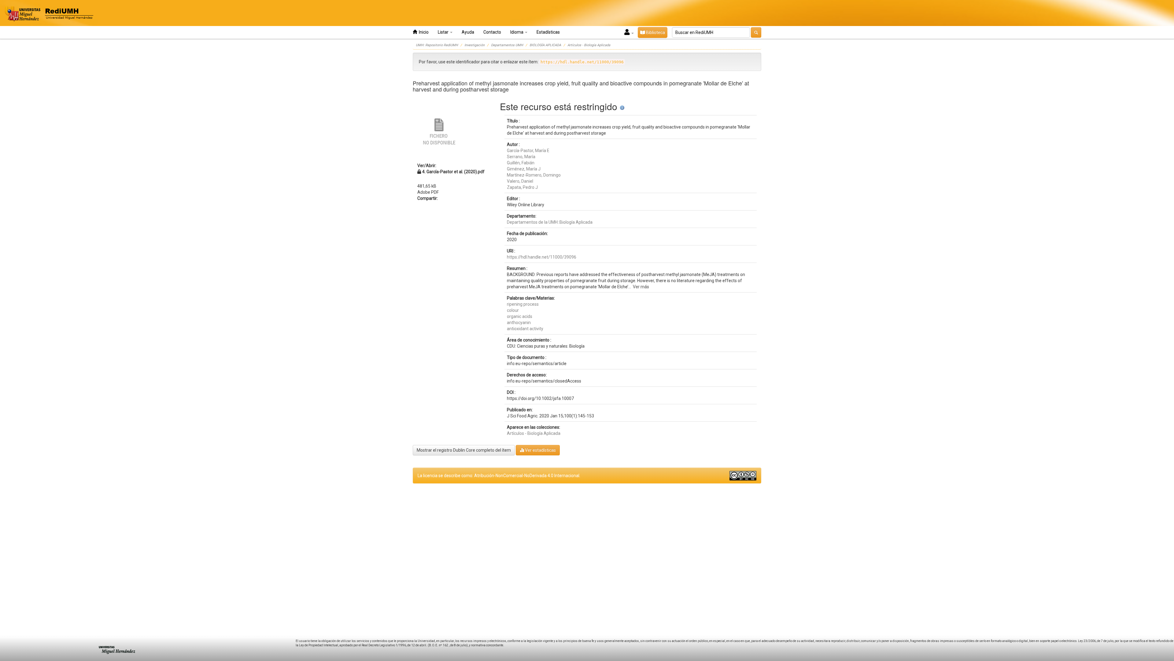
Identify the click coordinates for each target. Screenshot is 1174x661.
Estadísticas (548, 32)
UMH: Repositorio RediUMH (437, 45)
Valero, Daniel (520, 181)
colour (513, 310)
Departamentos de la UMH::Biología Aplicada (550, 222)
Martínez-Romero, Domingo (534, 175)
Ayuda (468, 32)
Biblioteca (655, 32)
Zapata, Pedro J (522, 187)
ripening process (523, 304)
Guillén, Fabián (520, 162)
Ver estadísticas (540, 450)
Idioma (517, 32)
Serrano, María (521, 156)
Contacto (492, 32)
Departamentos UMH (507, 45)
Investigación (474, 45)
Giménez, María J (524, 168)
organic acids (519, 316)
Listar (443, 32)
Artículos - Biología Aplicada (588, 45)
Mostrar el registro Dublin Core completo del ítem (464, 450)
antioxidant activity (525, 328)
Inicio (423, 32)
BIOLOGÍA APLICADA (545, 45)
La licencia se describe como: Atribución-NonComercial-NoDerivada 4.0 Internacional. (499, 475)
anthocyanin (519, 322)
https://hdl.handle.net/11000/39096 (541, 257)
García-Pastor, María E (528, 150)
